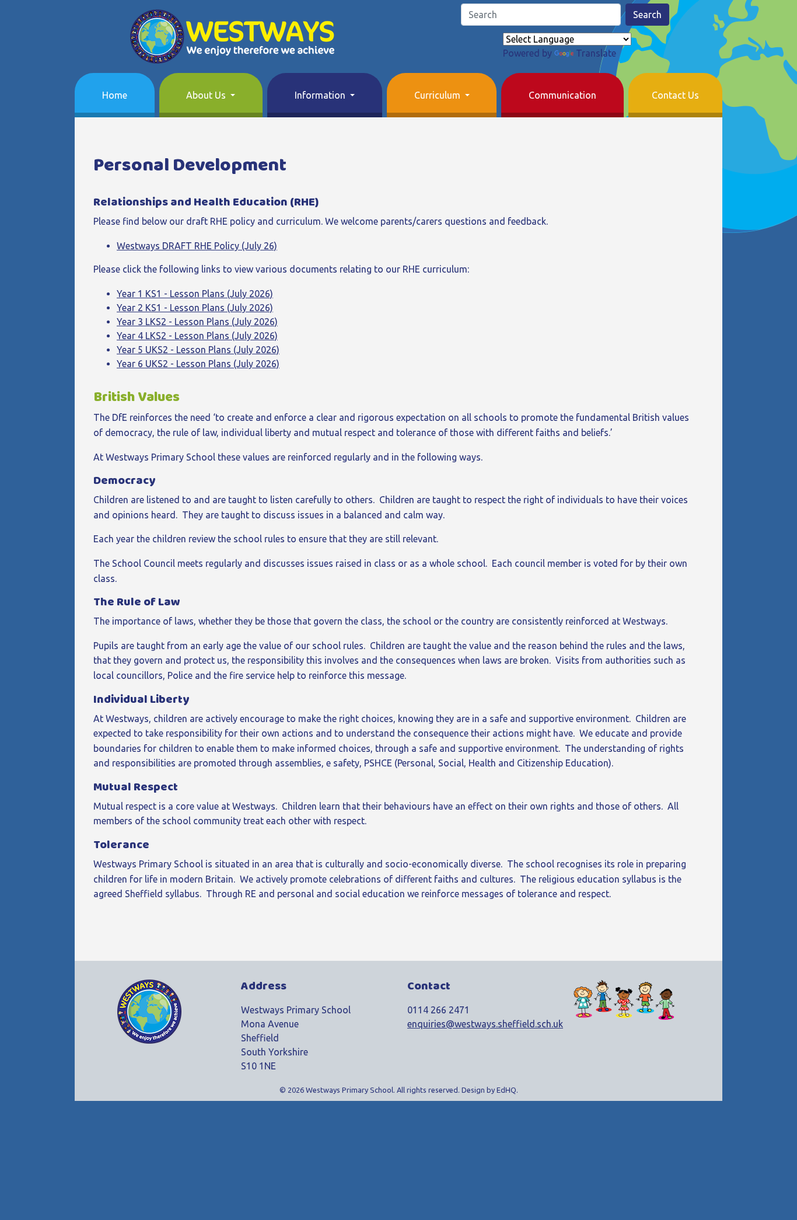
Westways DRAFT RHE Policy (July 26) (197, 245)
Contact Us (675, 95)
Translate (596, 53)
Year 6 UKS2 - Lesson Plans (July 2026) (198, 363)
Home (114, 95)
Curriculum (438, 95)
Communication (562, 95)
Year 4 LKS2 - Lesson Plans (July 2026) (197, 335)
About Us (207, 95)
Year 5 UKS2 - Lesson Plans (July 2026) (198, 349)
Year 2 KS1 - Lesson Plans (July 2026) (195, 307)
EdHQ (506, 1090)
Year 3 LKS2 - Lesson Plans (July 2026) (197, 321)
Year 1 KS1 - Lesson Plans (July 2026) (195, 293)
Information (321, 95)
